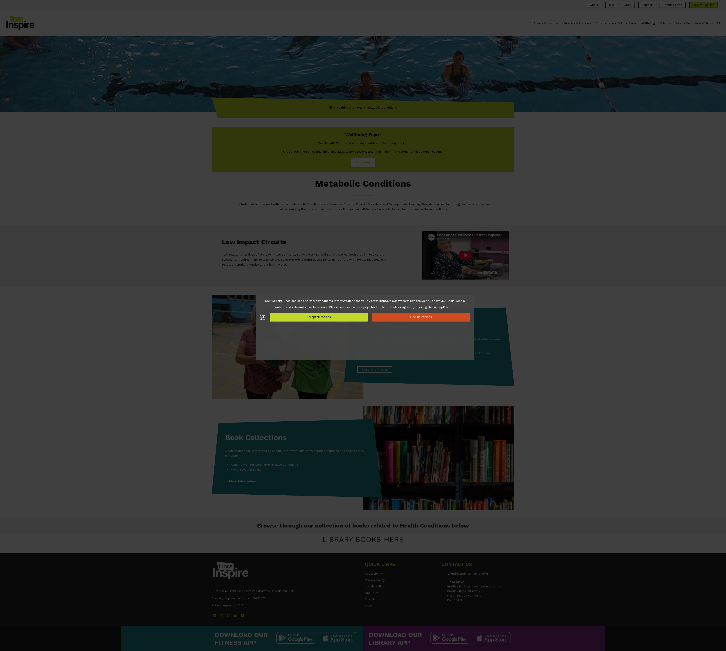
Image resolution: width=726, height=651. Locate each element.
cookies (356, 307)
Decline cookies (421, 317)
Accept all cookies (318, 317)
